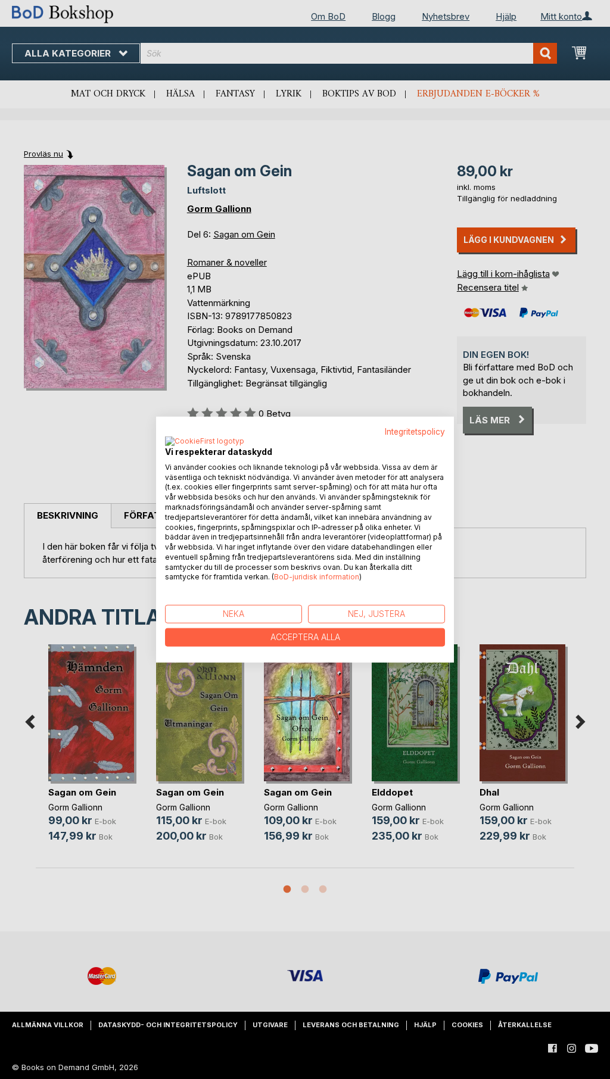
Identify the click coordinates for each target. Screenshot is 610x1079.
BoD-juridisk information (316, 576)
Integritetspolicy (415, 431)
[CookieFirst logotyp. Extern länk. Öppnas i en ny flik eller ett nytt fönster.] (204, 441)
